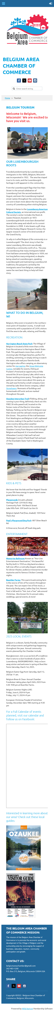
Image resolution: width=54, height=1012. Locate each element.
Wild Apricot (27, 1008)
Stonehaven (11, 388)
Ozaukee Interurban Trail (17, 398)
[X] (24, 80)
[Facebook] (19, 80)
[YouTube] (30, 80)
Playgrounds (12, 499)
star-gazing (20, 366)
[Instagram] (35, 80)
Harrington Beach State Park (19, 343)
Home (7, 98)
